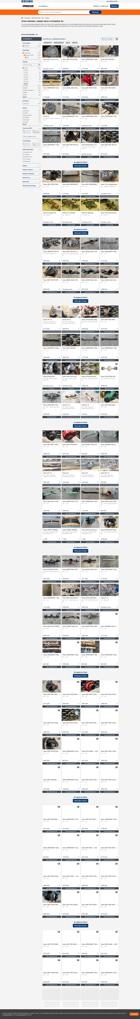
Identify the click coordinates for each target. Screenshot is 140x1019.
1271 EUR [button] (85, 579)
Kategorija (26, 50)
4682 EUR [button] (46, 289)
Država (25, 108)
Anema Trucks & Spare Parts (51, 263)
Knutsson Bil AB (51, 225)
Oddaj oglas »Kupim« (80, 166)
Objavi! (115, 6)
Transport (27, 18)
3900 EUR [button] (46, 261)
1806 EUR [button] (104, 289)
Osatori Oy (90, 157)
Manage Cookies (8, 1015)
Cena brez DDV (27, 128)
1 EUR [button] (45, 539)
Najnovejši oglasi (28, 149)
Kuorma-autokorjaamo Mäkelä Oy (109, 196)
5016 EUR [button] (46, 953)
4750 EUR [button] (46, 579)
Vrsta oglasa (26, 43)
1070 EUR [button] (46, 154)
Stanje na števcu (28, 169)
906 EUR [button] (103, 482)
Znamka (25, 62)
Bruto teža (26, 181)
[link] (51, 51)
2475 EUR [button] (104, 329)
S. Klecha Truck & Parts (51, 71)
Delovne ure (26, 177)
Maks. (34, 130)
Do (23, 143)
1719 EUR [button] (46, 97)
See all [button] (26, 84)
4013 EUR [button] (85, 760)
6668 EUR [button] (46, 193)
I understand (134, 1014)
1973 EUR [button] (65, 828)
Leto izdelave (27, 141)
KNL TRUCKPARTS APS (71, 71)
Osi (43, 18)
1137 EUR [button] (85, 68)
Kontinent (26, 101)
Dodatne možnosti (28, 173)
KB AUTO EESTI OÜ (71, 263)
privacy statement (21, 1015)
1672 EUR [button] (65, 885)
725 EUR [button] (84, 414)
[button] (31, 39)
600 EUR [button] (103, 510)
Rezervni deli (36, 18)
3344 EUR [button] (85, 97)
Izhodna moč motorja (29, 185)
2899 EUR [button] (65, 329)
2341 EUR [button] (104, 953)
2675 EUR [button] (65, 154)
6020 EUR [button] (65, 68)
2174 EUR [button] (46, 329)
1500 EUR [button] (104, 539)
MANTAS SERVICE (52, 542)
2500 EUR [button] (85, 329)
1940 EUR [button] (65, 635)
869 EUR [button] (46, 664)
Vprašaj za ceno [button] (48, 68)
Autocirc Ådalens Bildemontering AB (51, 331)
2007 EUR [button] (104, 68)
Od (33, 143)
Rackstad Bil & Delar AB (51, 128)
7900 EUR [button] (85, 386)
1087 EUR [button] (46, 482)
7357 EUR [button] (65, 454)
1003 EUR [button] (104, 454)
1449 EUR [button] (65, 414)
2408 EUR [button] (104, 97)
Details (25, 165)
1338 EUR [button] (85, 261)
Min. (24, 130)
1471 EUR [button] (65, 97)
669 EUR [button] (84, 454)
